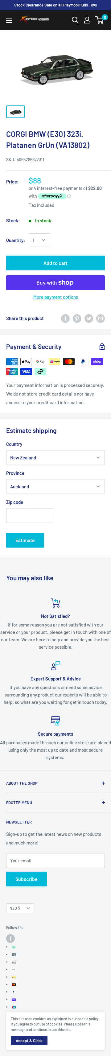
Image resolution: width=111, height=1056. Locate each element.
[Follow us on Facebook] (10, 938)
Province (15, 473)
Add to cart (55, 263)
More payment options (55, 297)
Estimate (25, 540)
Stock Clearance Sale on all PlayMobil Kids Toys (55, 4)
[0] (100, 20)
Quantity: (15, 240)
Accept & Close (29, 1040)
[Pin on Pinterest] (77, 318)
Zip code (14, 502)
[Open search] (75, 20)
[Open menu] (9, 20)
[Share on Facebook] (65, 318)
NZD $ (15, 908)
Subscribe (26, 879)
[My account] (87, 20)
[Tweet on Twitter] (88, 318)
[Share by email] (100, 318)
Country (14, 444)
